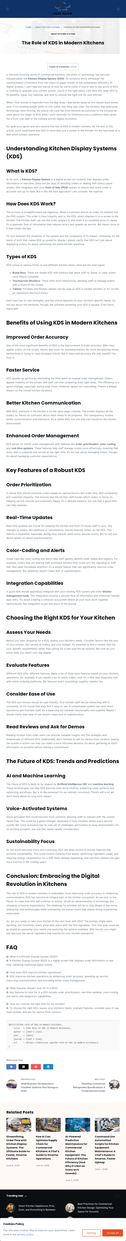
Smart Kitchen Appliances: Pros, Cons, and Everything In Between (37, 1207)
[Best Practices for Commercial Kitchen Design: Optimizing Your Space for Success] (70, 1208)
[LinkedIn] (48, 1066)
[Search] (7, 9)
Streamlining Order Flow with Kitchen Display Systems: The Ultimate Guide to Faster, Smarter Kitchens (18, 1147)
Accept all (112, 1232)
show (73, 67)
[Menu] (118, 9)
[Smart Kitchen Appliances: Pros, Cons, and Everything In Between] (11, 1208)
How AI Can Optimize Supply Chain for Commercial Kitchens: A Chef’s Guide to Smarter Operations (47, 1147)
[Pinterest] (36, 1066)
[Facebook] (11, 1066)
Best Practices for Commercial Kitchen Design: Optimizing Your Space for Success (96, 1207)
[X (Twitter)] (24, 1066)
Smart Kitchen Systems (63, 34)
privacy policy (25, 1234)
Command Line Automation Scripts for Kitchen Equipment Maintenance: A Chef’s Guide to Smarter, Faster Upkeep (107, 1149)
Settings (91, 1232)
